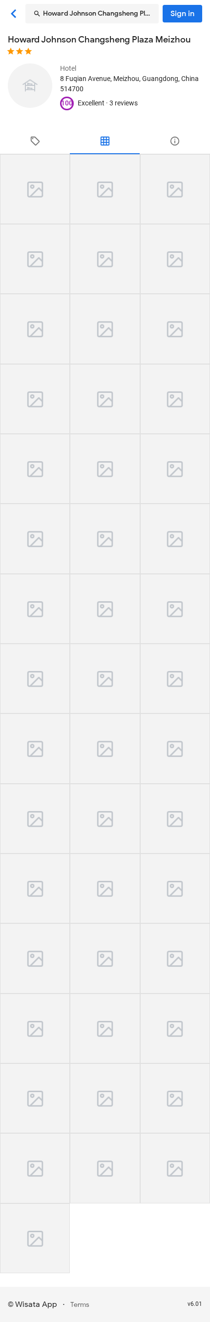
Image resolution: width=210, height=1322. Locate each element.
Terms (79, 1305)
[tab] (35, 141)
